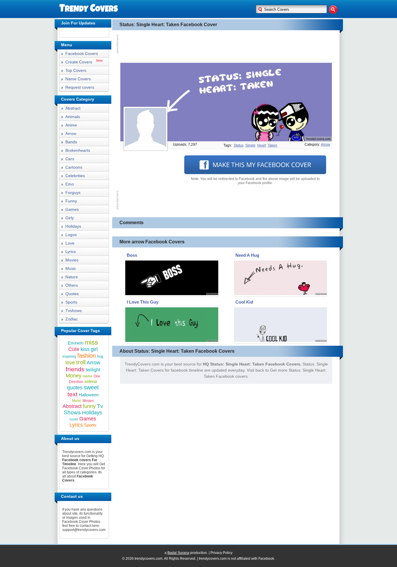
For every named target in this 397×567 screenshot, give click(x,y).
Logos (71, 234)
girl (94, 349)
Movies (71, 260)
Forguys (73, 192)
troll (80, 362)
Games (72, 209)
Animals (72, 116)
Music (70, 268)
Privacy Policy (221, 553)
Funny (71, 201)
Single (250, 145)
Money (73, 376)
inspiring (69, 356)
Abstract (73, 108)
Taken (272, 145)
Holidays (73, 226)
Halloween (89, 394)
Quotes (72, 293)
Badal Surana (178, 553)
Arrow (70, 133)
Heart (261, 145)
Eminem (76, 342)
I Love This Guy (142, 301)
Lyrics (70, 251)
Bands (71, 142)
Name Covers (78, 78)
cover (73, 419)
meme (87, 376)
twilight (93, 369)
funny (89, 406)
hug (100, 356)
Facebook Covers (81, 53)
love (70, 362)
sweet (91, 387)
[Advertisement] (226, 46)
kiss (85, 349)
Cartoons (73, 167)
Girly (69, 217)
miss (91, 342)
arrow (325, 144)
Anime (71, 125)
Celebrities (75, 175)
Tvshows (73, 310)
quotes (75, 388)
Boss (132, 255)
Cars (69, 158)
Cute (73, 349)
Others (71, 285)
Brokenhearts (77, 150)
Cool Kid (244, 301)
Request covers (79, 87)
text (72, 394)
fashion (86, 355)
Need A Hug (247, 255)
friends (75, 369)
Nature (71, 276)
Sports (71, 302)
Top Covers (75, 70)
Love (69, 243)
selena (90, 381)
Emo (69, 184)
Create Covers (78, 62)
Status (239, 145)
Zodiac (71, 319)
